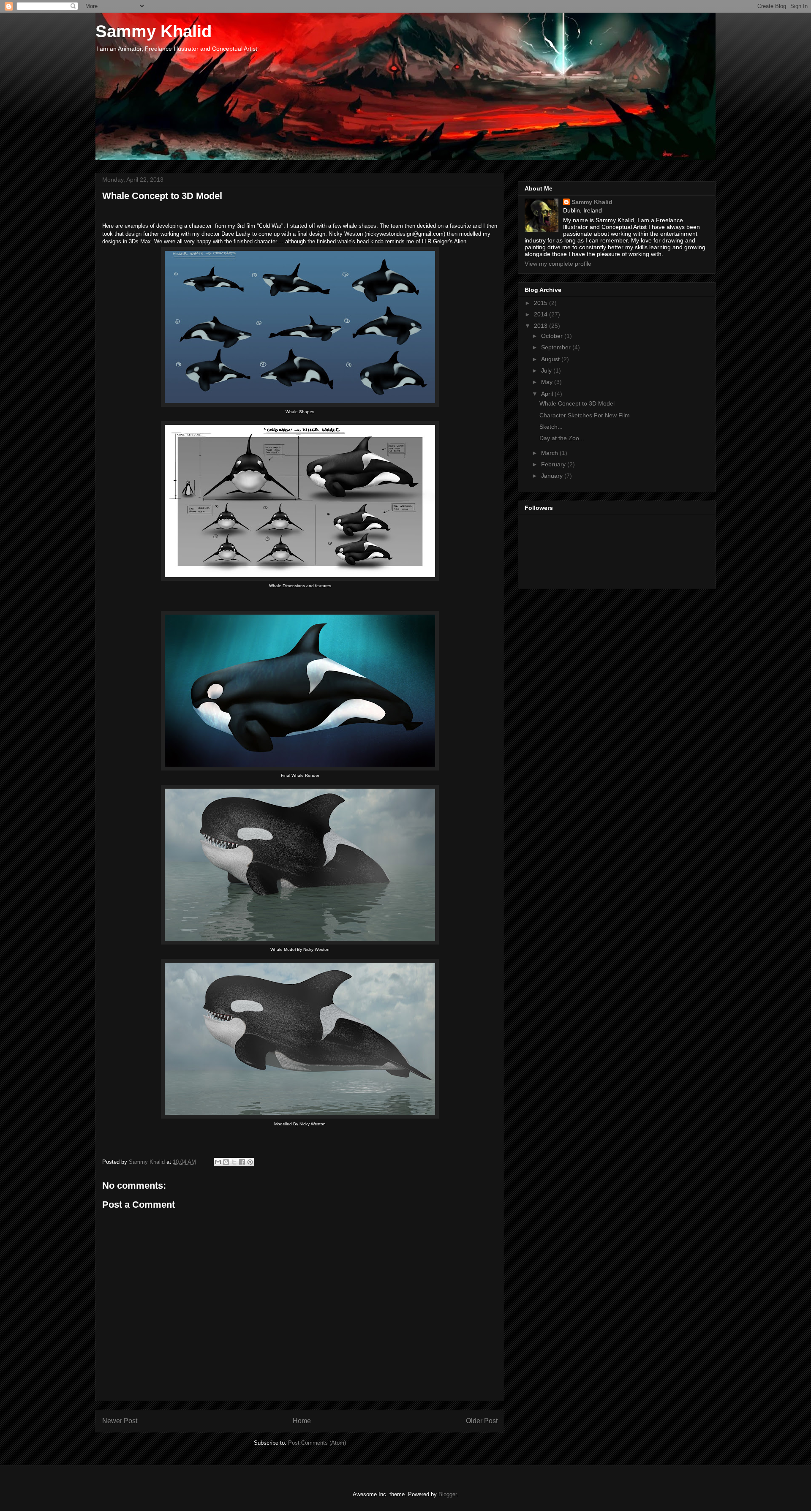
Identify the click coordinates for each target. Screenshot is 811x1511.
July (547, 370)
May (547, 381)
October (552, 335)
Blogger (447, 1494)
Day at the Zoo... (561, 438)
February (554, 464)
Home (302, 1420)
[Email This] (218, 1162)
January (552, 475)
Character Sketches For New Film (584, 415)
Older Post (482, 1420)
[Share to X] (234, 1162)
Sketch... (551, 426)
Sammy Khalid (153, 31)
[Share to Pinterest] (250, 1162)
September (556, 347)
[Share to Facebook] (242, 1162)
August (551, 359)
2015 (541, 302)
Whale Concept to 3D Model (577, 403)
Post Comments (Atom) (317, 1443)
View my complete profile (558, 263)
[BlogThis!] (226, 1162)
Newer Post (119, 1420)
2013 (541, 325)
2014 (541, 314)
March (550, 452)
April (548, 393)
